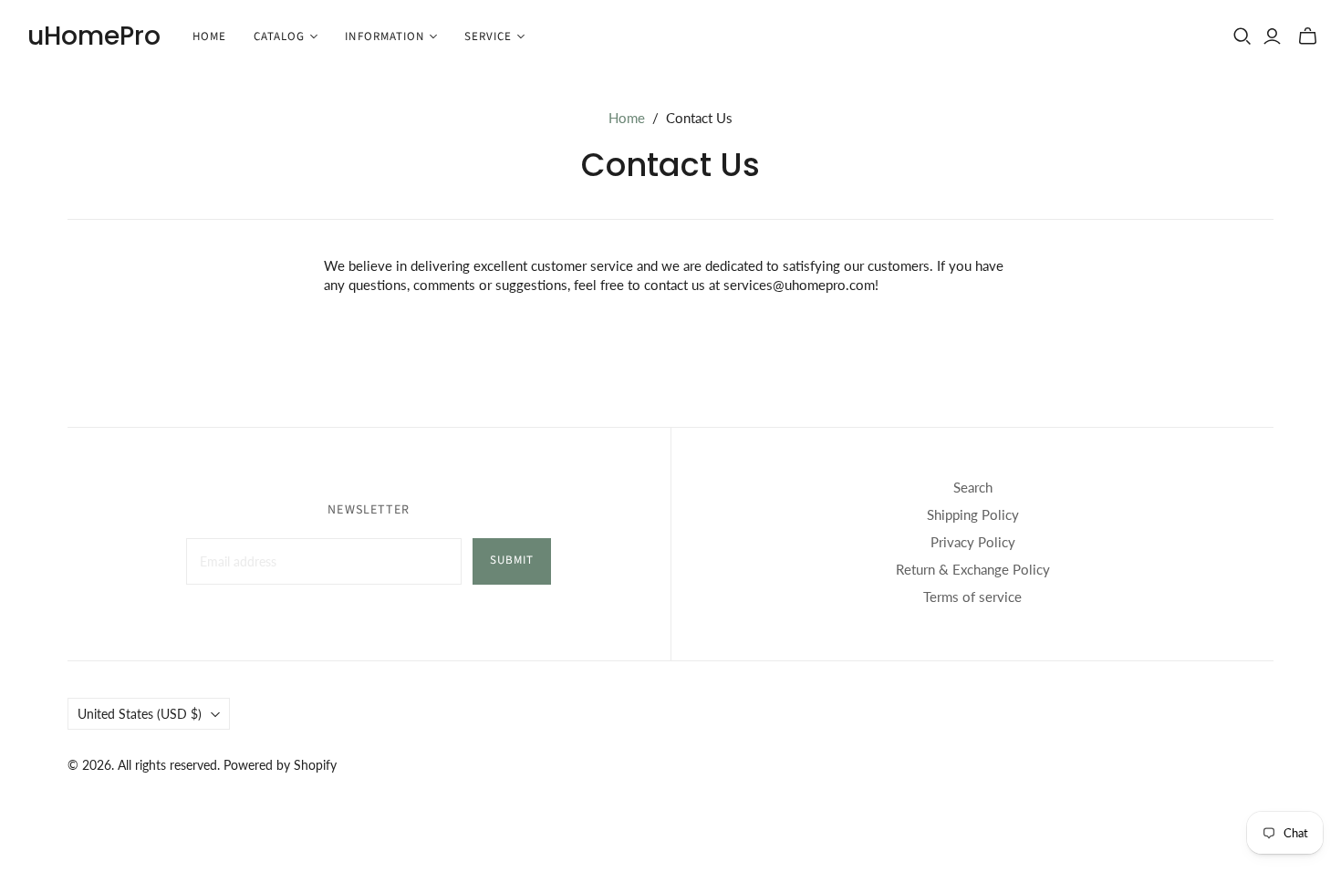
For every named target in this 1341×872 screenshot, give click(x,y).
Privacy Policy (972, 542)
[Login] (1272, 36)
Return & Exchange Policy (973, 569)
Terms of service (972, 596)
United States (140, 713)
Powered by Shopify (280, 765)
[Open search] (1242, 36)
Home (209, 36)
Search (973, 487)
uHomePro (94, 36)
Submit (512, 560)
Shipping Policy (973, 514)
